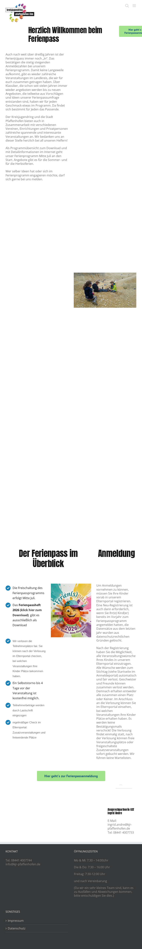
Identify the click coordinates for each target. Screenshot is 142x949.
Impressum (16, 921)
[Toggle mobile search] (127, 6)
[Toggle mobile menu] (134, 6)
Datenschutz (17, 928)
